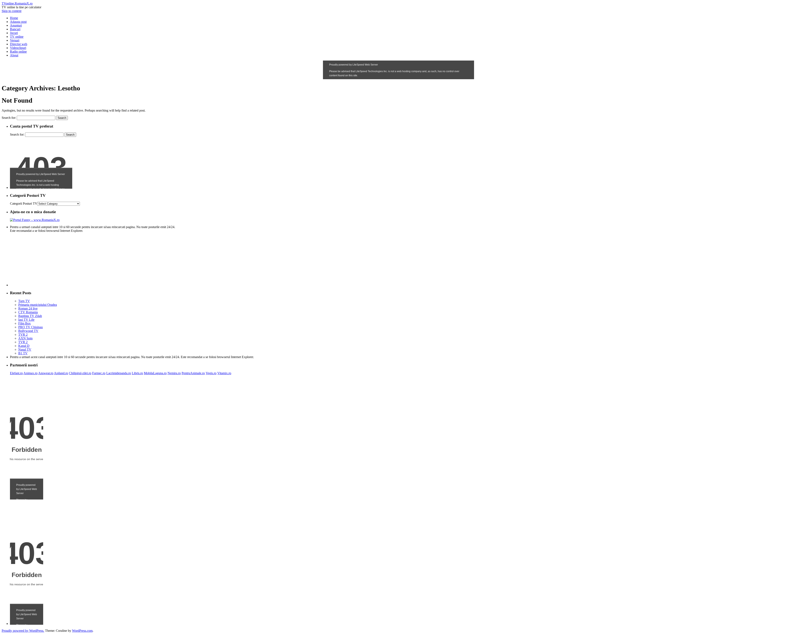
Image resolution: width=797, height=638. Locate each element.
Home (14, 18)
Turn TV (24, 301)
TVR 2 (23, 334)
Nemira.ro (174, 373)
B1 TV (23, 353)
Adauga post (18, 21)
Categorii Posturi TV (23, 203)
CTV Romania (28, 312)
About (14, 55)
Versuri (14, 40)
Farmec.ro (98, 373)
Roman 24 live (28, 308)
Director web (18, 44)
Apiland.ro (61, 373)
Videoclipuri (18, 48)
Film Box (24, 323)
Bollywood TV (28, 331)
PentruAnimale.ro (193, 373)
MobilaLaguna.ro (155, 373)
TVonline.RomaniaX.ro (17, 3)
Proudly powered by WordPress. (23, 630)
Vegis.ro (211, 373)
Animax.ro (30, 373)
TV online (16, 36)
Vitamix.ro (224, 373)
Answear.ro (45, 373)
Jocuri (14, 33)
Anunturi (16, 25)
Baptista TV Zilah (30, 316)
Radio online (18, 51)
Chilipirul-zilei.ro (80, 373)
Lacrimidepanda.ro (118, 373)
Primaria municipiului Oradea (37, 304)
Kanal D (23, 346)
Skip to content (11, 11)
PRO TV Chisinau (30, 327)
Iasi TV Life (26, 319)
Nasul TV (24, 349)
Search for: (9, 117)
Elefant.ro (16, 373)
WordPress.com (82, 630)
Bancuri (15, 29)
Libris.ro (137, 373)
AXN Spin (25, 338)
